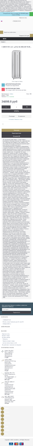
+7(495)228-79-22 (7, 320)
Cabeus (11, 94)
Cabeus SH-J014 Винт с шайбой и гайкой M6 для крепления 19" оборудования (9, 353)
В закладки (12, 116)
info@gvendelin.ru (7, 323)
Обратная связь (6, 334)
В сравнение (21, 116)
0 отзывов (11, 119)
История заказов (6, 337)
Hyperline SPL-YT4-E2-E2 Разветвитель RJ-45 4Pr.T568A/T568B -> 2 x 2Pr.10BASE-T (10, 375)
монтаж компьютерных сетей (10, 343)
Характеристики (16, 133)
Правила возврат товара (8, 341)
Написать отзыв (18, 119)
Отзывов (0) (16, 136)
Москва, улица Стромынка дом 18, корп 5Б (13, 321)
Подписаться (16, 312)
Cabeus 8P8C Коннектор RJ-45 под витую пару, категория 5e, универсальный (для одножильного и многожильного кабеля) (10, 364)
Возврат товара (6, 335)
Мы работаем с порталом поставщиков (11, 344)
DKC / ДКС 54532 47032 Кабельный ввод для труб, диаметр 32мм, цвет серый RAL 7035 (10, 399)
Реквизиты (5, 339)
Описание (16, 130)
